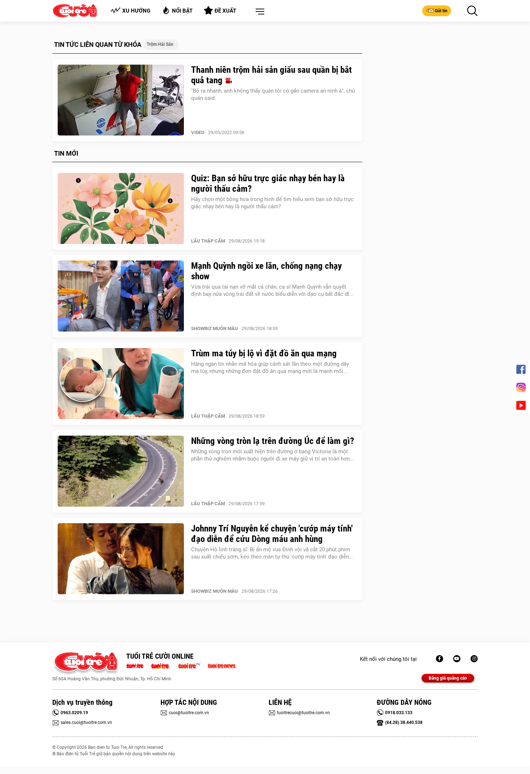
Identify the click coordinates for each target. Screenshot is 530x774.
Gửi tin (441, 10)
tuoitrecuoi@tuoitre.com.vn (303, 712)
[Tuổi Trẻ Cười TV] (456, 658)
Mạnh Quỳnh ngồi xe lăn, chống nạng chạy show (266, 271)
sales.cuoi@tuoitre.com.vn (86, 722)
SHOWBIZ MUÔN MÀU (214, 328)
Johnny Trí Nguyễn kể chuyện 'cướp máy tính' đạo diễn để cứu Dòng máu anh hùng (272, 533)
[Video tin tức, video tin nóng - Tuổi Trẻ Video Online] (192, 665)
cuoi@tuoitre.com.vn (189, 712)
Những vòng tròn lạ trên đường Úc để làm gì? (272, 441)
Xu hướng (136, 11)
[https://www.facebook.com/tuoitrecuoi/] (439, 658)
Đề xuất (225, 11)
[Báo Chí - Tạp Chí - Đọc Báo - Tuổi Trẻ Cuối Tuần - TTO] (163, 665)
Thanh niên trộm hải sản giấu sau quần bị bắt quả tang (271, 74)
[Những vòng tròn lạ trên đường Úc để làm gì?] (121, 471)
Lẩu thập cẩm (208, 241)
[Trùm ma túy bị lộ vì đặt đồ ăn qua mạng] (121, 383)
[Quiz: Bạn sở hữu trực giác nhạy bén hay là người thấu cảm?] (121, 208)
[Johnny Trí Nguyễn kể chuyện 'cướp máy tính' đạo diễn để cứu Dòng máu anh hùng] (121, 559)
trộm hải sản (160, 44)
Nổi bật (182, 11)
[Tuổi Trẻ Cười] (474, 658)
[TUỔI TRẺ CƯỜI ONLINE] (85, 663)
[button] (258, 11)
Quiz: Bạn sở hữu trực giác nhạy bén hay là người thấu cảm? (268, 183)
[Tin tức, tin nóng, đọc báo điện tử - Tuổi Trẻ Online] (136, 665)
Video (197, 132)
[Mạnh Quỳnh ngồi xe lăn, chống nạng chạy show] (121, 296)
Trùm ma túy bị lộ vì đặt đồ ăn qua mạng (264, 353)
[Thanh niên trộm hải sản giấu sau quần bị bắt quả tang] (121, 100)
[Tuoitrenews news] (221, 665)
